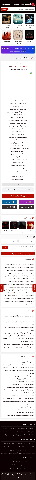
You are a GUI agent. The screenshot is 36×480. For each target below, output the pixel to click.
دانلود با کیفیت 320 (16, 196)
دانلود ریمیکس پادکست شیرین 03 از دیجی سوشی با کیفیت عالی (18, 453)
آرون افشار (13, 270)
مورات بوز (7, 267)
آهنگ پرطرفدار (6, 4)
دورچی (31, 265)
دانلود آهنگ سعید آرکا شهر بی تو (24, 382)
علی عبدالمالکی (21, 281)
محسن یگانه (12, 281)
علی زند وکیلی (29, 287)
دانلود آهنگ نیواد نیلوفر (26, 407)
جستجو (4, 9)
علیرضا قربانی (12, 287)
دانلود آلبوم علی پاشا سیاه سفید (18, 462)
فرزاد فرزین (30, 273)
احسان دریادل (22, 273)
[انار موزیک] (28, 4)
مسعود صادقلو (29, 290)
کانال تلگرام (8, 202)
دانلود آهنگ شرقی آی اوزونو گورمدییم (23, 379)
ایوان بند (9, 273)
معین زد (22, 284)
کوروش (26, 265)
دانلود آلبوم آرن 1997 (18, 465)
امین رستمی (29, 298)
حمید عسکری (15, 284)
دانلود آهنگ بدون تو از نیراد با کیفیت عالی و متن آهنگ (18, 344)
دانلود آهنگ (26, 66)
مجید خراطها (20, 287)
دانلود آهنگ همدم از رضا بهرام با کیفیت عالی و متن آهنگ (17, 365)
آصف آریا (7, 270)
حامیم (6, 290)
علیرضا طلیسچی (21, 295)
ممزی (13, 267)
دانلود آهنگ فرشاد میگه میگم (25, 412)
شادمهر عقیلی (19, 267)
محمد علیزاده (29, 293)
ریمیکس (16, 4)
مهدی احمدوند (8, 276)
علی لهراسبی (21, 301)
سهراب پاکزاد (29, 301)
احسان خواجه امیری (10, 295)
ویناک (12, 265)
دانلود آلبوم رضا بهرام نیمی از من (18, 468)
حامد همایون (7, 301)
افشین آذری (7, 298)
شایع (31, 270)
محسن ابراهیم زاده (19, 293)
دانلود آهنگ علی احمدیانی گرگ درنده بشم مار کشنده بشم (17, 368)
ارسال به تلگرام (25, 207)
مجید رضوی (6, 279)
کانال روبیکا (25, 202)
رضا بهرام (14, 298)
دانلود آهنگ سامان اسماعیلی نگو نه (23, 376)
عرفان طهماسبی (15, 279)
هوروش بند (30, 295)
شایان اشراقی (18, 265)
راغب (24, 276)
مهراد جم (14, 301)
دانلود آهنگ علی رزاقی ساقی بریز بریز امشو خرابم (20, 415)
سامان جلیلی (29, 284)
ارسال (4, 247)
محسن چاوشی (29, 267)
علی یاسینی (29, 304)
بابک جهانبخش (6, 284)
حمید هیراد (30, 279)
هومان (7, 265)
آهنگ (24, 212)
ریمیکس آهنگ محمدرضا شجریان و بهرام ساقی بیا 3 (19, 387)
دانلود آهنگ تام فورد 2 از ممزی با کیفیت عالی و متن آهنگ (17, 333)
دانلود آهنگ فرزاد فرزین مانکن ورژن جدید (22, 384)
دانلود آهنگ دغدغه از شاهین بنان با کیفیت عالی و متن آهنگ (18, 429)
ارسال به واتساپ (8, 207)
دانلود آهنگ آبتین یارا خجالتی (25, 410)
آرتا (27, 270)
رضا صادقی (30, 276)
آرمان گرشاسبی (21, 270)
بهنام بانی (22, 279)
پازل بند (15, 273)
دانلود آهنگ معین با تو (27, 362)
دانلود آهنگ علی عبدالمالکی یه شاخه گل (22, 396)
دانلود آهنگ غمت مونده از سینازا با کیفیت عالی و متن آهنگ (18, 432)
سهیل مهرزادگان (17, 276)
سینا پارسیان (21, 298)
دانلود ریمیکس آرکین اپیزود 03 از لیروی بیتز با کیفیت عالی (18, 443)
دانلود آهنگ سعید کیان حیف (22, 58)
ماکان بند (10, 293)
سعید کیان (16, 66)
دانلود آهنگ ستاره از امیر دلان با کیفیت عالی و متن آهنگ (17, 336)
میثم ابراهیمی (13, 290)
